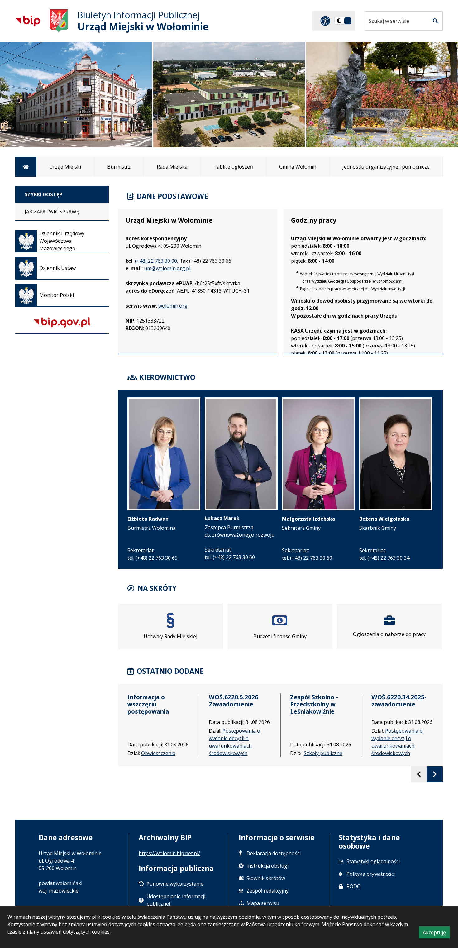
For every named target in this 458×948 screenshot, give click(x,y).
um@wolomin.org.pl (167, 268)
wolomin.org (173, 305)
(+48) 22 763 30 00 (156, 260)
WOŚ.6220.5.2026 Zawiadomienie (233, 700)
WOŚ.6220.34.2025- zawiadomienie (399, 700)
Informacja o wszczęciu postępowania (148, 704)
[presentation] (419, 774)
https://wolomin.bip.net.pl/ (169, 853)
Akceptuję (436, 933)
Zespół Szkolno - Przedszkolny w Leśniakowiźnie (314, 704)
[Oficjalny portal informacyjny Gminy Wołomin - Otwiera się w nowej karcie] (59, 21)
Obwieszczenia (158, 753)
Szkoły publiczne (323, 753)
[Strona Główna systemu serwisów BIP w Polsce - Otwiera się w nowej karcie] (27, 21)
